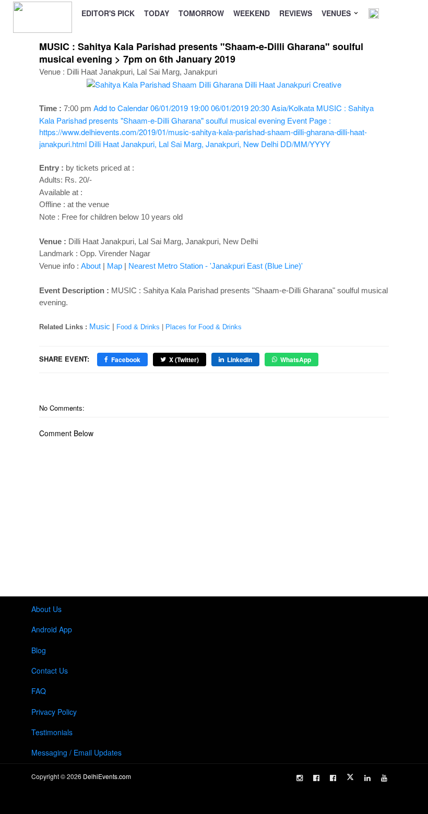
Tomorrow (201, 13)
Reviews (295, 13)
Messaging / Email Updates (76, 752)
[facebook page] (316, 778)
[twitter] (350, 777)
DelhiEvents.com (107, 776)
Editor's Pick (108, 13)
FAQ (38, 691)
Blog (38, 650)
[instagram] (299, 778)
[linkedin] (367, 778)
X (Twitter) (184, 359)
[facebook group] (333, 778)
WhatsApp (295, 359)
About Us (46, 609)
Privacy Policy (54, 712)
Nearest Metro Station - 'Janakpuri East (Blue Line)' (215, 265)
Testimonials (52, 732)
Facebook (125, 359)
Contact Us (49, 670)
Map (114, 265)
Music (99, 326)
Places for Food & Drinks (203, 327)
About (91, 265)
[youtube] (384, 778)
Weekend (251, 13)
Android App (51, 629)
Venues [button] (337, 13)
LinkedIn (239, 359)
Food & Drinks (138, 327)
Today (156, 13)
